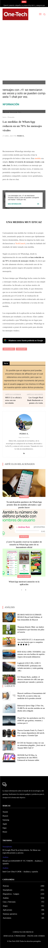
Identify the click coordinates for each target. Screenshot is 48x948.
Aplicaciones (24, 576)
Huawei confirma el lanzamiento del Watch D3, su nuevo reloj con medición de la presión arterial (31, 695)
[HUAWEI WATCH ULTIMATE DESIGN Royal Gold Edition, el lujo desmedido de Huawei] (9, 617)
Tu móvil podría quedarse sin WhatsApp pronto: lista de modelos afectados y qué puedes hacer (24, 505)
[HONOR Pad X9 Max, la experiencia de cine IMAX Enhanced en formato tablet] (9, 758)
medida (38, 158)
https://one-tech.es (24, 437)
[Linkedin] (24, 452)
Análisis (5, 857)
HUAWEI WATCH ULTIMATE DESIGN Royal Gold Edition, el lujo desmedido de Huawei (29, 617)
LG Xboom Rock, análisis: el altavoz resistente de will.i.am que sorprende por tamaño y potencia (30, 679)
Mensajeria (9, 349)
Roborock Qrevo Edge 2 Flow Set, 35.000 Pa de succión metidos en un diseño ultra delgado (31, 708)
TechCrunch (20, 243)
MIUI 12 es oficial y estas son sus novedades (13, 400)
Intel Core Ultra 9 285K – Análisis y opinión (20, 872)
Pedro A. (20, 136)
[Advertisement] (24, 51)
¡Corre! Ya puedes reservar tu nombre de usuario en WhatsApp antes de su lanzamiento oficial (24, 544)
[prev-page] (21, 590)
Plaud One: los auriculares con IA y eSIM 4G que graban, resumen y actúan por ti (31, 720)
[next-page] (25, 590)
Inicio (4, 117)
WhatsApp (21, 349)
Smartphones (7, 847)
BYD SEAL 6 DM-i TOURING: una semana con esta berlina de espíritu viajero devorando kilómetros (31, 654)
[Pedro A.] (24, 422)
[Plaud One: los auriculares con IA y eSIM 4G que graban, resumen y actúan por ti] (9, 720)
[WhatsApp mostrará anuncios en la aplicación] (24, 562)
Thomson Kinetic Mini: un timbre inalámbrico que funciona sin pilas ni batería (30, 629)
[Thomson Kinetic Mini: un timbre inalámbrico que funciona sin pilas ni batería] (9, 630)
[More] (31, 142)
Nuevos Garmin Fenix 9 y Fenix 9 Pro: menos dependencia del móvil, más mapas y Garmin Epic (31, 732)
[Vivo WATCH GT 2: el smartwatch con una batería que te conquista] (9, 642)
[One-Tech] (15, 14)
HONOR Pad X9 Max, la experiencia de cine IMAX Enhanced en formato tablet (28, 757)
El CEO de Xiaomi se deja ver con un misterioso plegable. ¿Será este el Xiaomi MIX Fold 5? (31, 745)
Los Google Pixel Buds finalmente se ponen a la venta (35, 400)
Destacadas (11, 117)
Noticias (24, 497)
